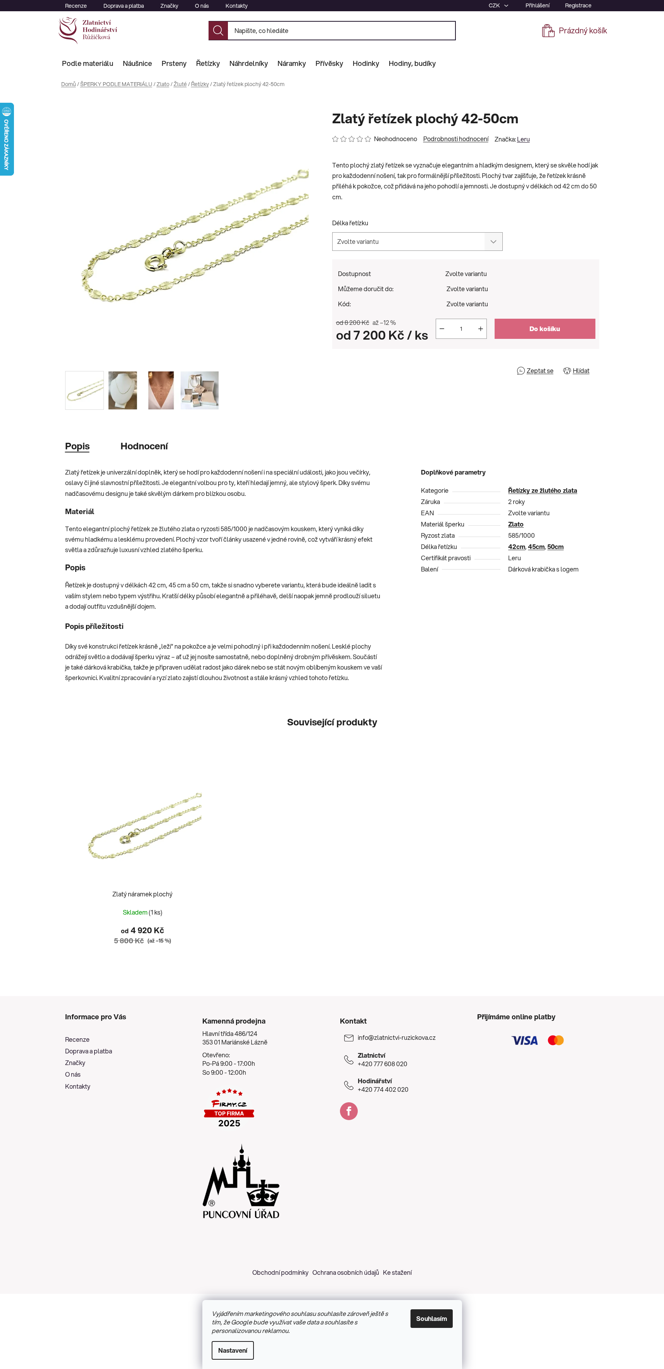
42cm (516, 546)
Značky (169, 6)
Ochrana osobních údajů (345, 1272)
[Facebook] (349, 1111)
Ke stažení (397, 1272)
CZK (495, 5)
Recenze (76, 6)
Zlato (516, 524)
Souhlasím (431, 1318)
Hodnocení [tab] (144, 445)
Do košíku (544, 328)
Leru (523, 139)
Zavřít (377, 370)
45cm (536, 546)
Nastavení (232, 1350)
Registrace (578, 5)
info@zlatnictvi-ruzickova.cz (397, 1037)
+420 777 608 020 (382, 1059)
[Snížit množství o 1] (442, 328)
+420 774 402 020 (383, 1085)
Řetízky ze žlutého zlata (542, 490)
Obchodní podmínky (280, 1272)
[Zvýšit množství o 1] (480, 328)
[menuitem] (87, 63)
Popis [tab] (77, 445)
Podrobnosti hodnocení (455, 139)
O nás (202, 6)
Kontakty (237, 6)
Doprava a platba (123, 6)
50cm (555, 546)
